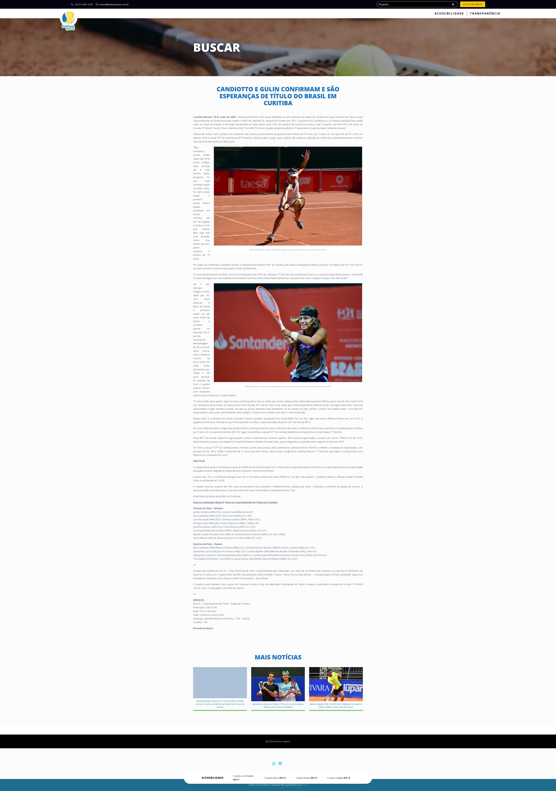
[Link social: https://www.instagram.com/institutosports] (281, 763)
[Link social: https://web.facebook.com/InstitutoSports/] (274, 763)
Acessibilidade (449, 13)
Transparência (485, 13)
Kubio (305, 784)
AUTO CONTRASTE (472, 4)
